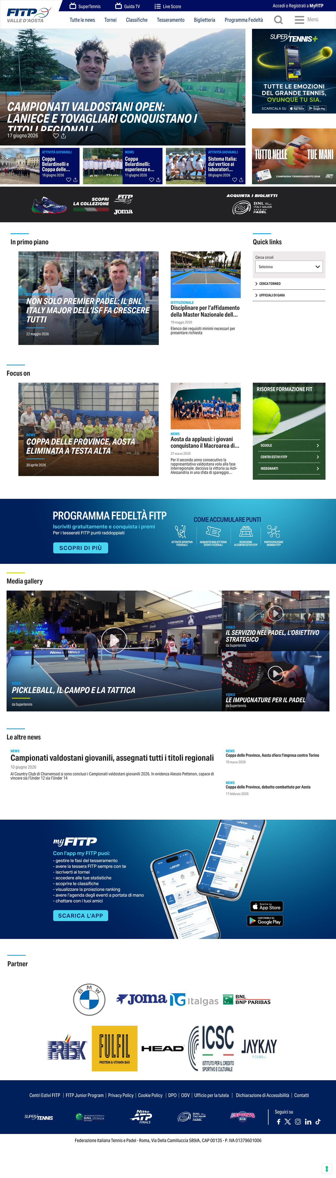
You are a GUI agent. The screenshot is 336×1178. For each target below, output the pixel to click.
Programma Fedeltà (244, 20)
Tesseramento (171, 20)
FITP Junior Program (85, 1095)
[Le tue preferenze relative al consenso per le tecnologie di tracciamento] (327, 1169)
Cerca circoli (264, 257)
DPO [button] (172, 1095)
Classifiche (137, 20)
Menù (312, 19)
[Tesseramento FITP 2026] (294, 153)
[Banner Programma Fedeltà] (168, 531)
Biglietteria (204, 20)
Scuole (266, 445)
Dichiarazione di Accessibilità (262, 1095)
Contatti (301, 1095)
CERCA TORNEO (270, 284)
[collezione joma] (84, 204)
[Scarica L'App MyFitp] (168, 879)
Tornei (110, 20)
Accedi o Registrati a (298, 6)
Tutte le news (82, 20)
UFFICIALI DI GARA (272, 295)
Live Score (172, 6)
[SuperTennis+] (294, 71)
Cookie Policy (150, 1095)
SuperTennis (89, 6)
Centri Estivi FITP (274, 457)
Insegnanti (269, 468)
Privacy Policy (121, 1095)
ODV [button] (185, 1095)
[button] (289, 267)
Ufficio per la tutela (211, 1095)
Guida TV (132, 6)
